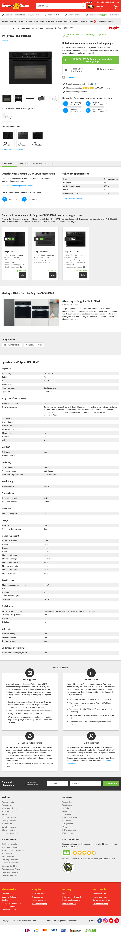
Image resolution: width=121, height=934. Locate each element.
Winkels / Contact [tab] (105, 21)
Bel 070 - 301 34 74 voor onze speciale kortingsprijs (92, 60)
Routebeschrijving (39, 904)
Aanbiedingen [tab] (87, 21)
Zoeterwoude (99, 889)
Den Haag (66, 889)
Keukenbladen (7, 811)
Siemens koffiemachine (11, 872)
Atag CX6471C (10, 252)
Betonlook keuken (9, 827)
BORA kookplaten (69, 830)
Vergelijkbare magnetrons (13, 149)
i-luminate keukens (9, 817)
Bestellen (5, 894)
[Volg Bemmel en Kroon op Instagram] (105, 920)
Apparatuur (67, 797)
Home (14, 28)
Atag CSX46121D (72, 252)
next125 (5, 814)
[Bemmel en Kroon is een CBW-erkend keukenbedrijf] (90, 929)
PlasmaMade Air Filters (11, 869)
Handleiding (13, 199)
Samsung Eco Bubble (10, 860)
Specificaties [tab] (36, 164)
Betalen (5, 900)
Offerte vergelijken (9, 830)
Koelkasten (66, 821)
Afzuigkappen (67, 824)
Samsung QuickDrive (10, 866)
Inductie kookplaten (69, 817)
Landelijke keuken (9, 821)
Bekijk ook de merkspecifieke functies (18, 186)
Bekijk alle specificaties (73, 198)
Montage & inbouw (9, 909)
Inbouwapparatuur (27, 28)
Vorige (5, 28)
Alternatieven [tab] (24, 164)
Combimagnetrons (34, 345)
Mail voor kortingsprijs (77, 70)
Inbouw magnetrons (46, 28)
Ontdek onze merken (10, 844)
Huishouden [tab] (39, 21)
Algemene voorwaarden (67, 921)
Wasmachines (67, 802)
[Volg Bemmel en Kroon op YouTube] (111, 920)
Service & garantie (9, 906)
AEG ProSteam (8, 857)
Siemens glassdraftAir (10, 863)
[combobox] (61, 6)
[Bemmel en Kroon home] (15, 6)
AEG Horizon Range (10, 847)
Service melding (100, 2)
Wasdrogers (67, 805)
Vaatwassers (67, 814)
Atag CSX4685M (41, 252)
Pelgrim (5, 40)
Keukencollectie (8, 802)
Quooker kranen (68, 811)
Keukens (6, 797)
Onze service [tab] (49, 164)
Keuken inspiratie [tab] (25, 21)
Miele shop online (69, 833)
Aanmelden (111, 783)
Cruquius (36, 889)
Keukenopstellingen (9, 808)
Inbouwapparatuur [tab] (71, 21)
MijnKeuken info (113, 2)
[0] (116, 7)
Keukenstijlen (7, 805)
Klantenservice (9, 889)
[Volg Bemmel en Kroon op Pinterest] (116, 920)
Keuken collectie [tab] (9, 21)
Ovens (65, 827)
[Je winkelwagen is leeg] (116, 7)
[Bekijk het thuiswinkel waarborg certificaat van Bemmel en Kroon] (95, 6)
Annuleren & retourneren (11, 903)
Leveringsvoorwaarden (10, 833)
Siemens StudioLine (9, 875)
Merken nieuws (9, 839)
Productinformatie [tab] (9, 164)
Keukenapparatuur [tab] (54, 21)
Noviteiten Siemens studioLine (13, 850)
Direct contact (107, 69)
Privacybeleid (52, 921)
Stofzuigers (66, 808)
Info (22, 275)
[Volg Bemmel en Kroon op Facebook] (99, 920)
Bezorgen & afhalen (9, 897)
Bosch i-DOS (7, 853)
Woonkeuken (7, 824)
